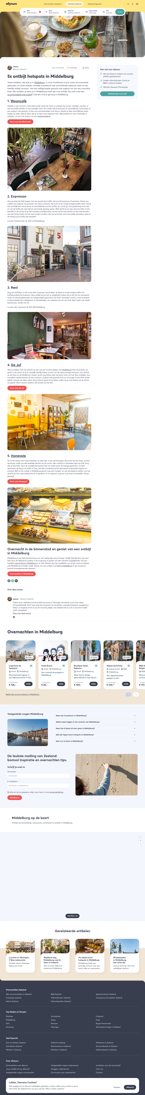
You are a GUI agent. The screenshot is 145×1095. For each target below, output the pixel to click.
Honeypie (18, 456)
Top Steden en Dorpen (16, 1012)
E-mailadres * (12, 781)
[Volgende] (136, 694)
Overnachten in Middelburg (21, 574)
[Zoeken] (128, 4)
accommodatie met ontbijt (19, 94)
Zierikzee (9, 1016)
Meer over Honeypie (18, 481)
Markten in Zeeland (59, 1050)
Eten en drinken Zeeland (16, 1043)
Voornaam (11, 771)
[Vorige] (128, 694)
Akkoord (130, 1087)
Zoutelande (55, 1016)
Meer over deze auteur (22, 613)
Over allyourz (12, 1061)
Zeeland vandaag (58, 1043)
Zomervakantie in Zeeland (106, 1046)
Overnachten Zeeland (16, 989)
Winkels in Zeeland (13, 1050)
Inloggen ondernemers (60, 1069)
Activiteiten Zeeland (14, 1046)
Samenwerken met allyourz (17, 1065)
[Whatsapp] (12, 580)
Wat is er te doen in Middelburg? (69, 741)
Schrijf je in (14, 797)
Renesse (54, 1023)
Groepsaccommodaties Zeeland (109, 998)
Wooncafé (19, 101)
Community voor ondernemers (63, 1072)
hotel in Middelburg (64, 566)
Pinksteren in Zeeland (104, 1043)
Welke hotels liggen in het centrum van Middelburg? (78, 722)
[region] (72, 876)
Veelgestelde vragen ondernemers (65, 1065)
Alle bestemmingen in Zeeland (108, 1027)
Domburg (10, 1027)
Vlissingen (55, 1027)
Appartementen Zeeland (106, 994)
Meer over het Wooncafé (20, 122)
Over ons (99, 1069)
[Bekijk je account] (133, 4)
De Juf (16, 365)
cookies (16, 1086)
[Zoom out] (140, 843)
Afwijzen (117, 1087)
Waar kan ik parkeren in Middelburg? (71, 716)
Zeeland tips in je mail (117, 94)
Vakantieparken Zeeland (61, 1001)
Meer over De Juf (17, 388)
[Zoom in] (140, 840)
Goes (98, 1020)
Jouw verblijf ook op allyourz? (18, 1069)
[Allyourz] (11, 4)
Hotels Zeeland (12, 1001)
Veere (53, 1020)
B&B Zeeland (56, 994)
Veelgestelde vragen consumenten (20, 1072)
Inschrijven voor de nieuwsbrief (108, 1065)
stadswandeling (44, 116)
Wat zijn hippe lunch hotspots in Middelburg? (75, 735)
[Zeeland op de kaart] (137, 4)
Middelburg (39, 82)
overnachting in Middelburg (25, 563)
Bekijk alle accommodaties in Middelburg (22, 694)
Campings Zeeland (13, 998)
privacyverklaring (56, 792)
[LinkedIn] (14, 617)
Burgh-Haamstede (103, 1023)
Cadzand (99, 1016)
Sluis (7, 1023)
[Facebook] (9, 580)
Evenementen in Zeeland (61, 1046)
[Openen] (140, 836)
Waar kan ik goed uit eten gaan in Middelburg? (75, 728)
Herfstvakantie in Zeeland (106, 1050)
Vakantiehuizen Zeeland (60, 998)
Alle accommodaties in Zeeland (19, 994)
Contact (99, 1072)
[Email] (16, 580)
